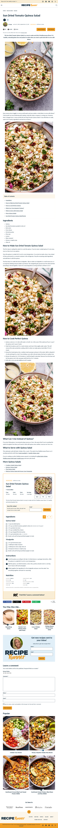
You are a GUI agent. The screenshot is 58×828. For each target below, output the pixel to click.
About (51, 816)
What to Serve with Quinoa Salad (14, 211)
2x (47, 516)
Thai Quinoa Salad (10, 469)
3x (50, 516)
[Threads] (52, 1)
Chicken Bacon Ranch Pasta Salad (49, 628)
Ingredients (9, 200)
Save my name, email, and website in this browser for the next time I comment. (23, 704)
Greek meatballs (23, 453)
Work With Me (38, 819)
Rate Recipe (51, 29)
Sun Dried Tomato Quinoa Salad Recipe (16, 216)
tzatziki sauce (20, 458)
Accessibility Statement (31, 824)
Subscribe (42, 658)
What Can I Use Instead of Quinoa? (15, 208)
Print (49, 496)
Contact (46, 819)
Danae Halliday (10, 489)
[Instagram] (42, 1)
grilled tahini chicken (42, 456)
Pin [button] (43, 496)
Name (32, 646)
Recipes (31, 816)
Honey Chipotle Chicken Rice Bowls (42, 752)
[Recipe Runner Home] (29, 5)
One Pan (36, 816)
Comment (5, 676)
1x (44, 516)
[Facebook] (49, 1)
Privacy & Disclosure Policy (21, 824)
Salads (15, 10)
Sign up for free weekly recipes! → (9, 1)
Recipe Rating (6, 671)
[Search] (56, 5)
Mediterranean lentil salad (9, 458)
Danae (10, 24)
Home (4, 10)
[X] (55, 1)
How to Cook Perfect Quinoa (13, 205)
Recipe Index (10, 10)
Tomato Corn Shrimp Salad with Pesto (22, 628)
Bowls (41, 816)
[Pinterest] (46, 1)
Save (37, 496)
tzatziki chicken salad (34, 453)
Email (16, 29)
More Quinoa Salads (11, 213)
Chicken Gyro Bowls (16, 752)
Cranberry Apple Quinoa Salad (13, 465)
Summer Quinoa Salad (11, 467)
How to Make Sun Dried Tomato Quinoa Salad (17, 203)
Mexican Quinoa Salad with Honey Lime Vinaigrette (19, 471)
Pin (5, 29)
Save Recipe (47, 509)
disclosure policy (24, 32)
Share (10, 29)
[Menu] (1, 5)
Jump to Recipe (41, 29)
